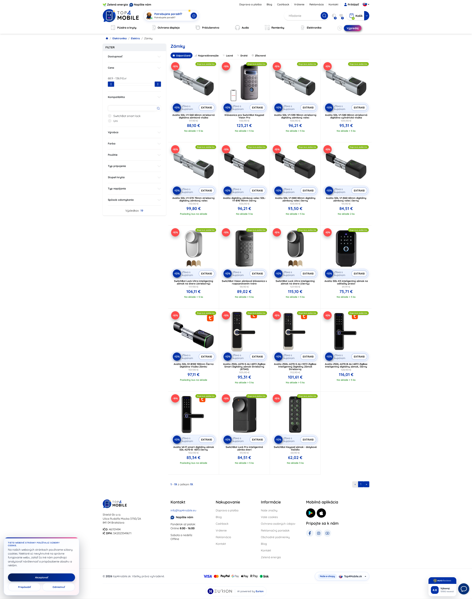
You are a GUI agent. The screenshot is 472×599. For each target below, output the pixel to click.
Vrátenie (299, 4)
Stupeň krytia (116, 177)
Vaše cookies (269, 517)
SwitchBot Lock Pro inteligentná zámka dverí (244, 448)
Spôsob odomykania (121, 199)
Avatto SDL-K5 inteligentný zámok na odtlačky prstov (346, 282)
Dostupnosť (115, 56)
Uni (115, 121)
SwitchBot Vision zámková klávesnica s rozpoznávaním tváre (244, 282)
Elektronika (119, 38)
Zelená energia (117, 4)
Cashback (283, 4)
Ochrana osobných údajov (278, 523)
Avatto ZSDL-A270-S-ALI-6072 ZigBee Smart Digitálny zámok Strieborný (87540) (244, 366)
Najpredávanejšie (208, 55)
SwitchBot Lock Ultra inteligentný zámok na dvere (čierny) (295, 282)
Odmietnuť (59, 587)
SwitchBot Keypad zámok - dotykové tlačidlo (295, 448)
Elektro (135, 38)
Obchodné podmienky (275, 537)
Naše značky (269, 510)
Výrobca (113, 132)
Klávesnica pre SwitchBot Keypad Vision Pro (244, 116)
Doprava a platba (250, 4)
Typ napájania (117, 188)
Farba (111, 143)
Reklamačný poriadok (275, 530)
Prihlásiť (353, 4)
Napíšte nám (142, 4)
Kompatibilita (116, 97)
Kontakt (333, 4)
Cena (111, 67)
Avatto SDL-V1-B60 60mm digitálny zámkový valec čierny (346, 199)
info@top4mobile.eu (183, 510)
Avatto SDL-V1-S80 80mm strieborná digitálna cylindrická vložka (346, 116)
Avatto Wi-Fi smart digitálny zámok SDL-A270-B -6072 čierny (193, 448)
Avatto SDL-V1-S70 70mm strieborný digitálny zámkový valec (193, 199)
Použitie (112, 154)
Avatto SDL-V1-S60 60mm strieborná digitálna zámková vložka (193, 116)
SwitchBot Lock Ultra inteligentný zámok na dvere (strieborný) (193, 282)
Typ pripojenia (117, 166)
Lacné (229, 55)
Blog (269, 4)
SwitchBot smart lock (126, 116)
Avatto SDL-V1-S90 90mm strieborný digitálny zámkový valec (295, 116)
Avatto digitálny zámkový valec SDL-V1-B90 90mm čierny (244, 199)
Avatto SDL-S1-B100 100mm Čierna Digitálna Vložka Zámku (194, 365)
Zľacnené (260, 55)
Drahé (244, 55)
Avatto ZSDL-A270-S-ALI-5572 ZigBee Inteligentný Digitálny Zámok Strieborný (295, 366)
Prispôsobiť (24, 587)
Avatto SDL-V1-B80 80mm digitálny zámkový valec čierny (295, 199)
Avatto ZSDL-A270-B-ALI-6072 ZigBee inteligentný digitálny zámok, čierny (346, 365)
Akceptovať (41, 577)
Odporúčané (183, 55)
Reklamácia (316, 4)
